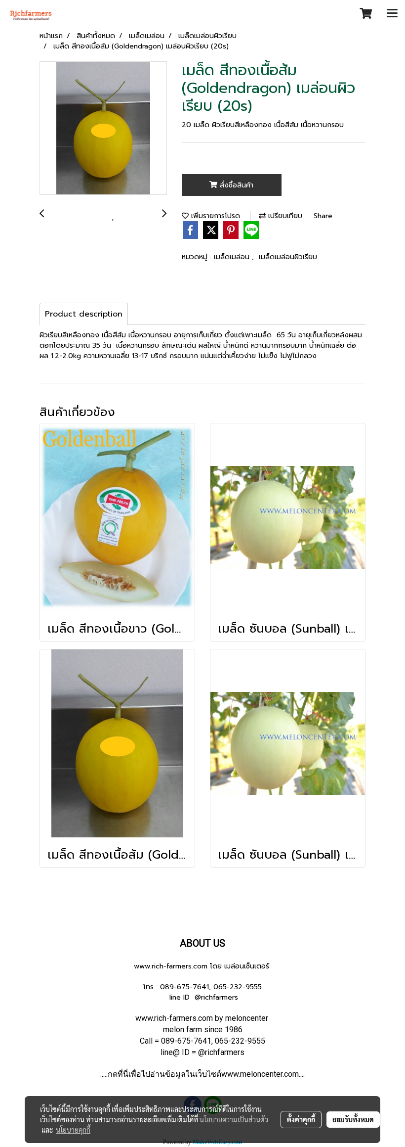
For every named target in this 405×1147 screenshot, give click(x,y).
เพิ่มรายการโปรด (214, 216)
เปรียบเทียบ (284, 216)
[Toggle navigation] (392, 14)
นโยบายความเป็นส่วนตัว (234, 1119)
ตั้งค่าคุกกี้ (301, 1119)
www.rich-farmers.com (170, 966)
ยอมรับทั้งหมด (353, 1119)
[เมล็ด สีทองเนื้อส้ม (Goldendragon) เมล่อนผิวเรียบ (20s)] (103, 128)
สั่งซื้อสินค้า (235, 185)
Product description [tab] (83, 314)
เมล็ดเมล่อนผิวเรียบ (288, 257)
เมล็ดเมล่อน (233, 257)
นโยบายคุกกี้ (73, 1129)
